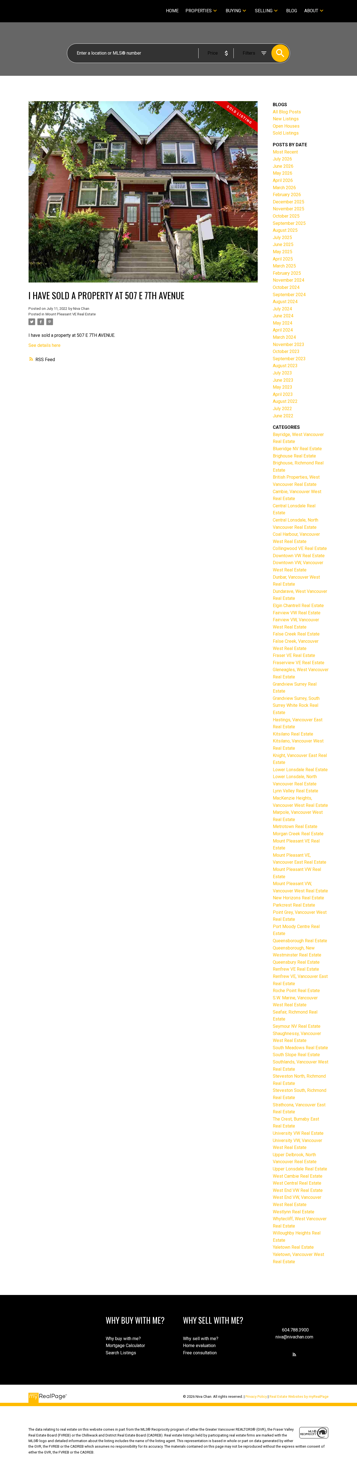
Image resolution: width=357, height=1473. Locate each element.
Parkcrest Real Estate (294, 905)
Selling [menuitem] (263, 10)
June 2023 (283, 380)
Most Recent (285, 152)
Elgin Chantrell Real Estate (298, 605)
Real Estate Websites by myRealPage (299, 1396)
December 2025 (288, 201)
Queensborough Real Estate (300, 940)
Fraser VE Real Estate (294, 655)
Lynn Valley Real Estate (295, 790)
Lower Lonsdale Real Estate (300, 769)
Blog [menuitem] (291, 10)
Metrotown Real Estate (295, 826)
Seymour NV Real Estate (296, 1026)
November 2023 (288, 344)
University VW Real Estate (298, 1133)
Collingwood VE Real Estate (300, 548)
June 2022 (283, 415)
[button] (294, 1354)
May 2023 (282, 387)
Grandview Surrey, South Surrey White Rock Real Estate (296, 705)
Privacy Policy (256, 1396)
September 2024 (289, 294)
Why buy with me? (123, 1338)
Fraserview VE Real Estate (298, 662)
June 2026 (283, 166)
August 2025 (285, 230)
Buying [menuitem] (233, 10)
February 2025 (287, 273)
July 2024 (282, 308)
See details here (44, 345)
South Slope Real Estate (296, 1054)
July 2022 (282, 408)
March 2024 (284, 337)
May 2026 (282, 173)
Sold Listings (286, 133)
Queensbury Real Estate (296, 962)
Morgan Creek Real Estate (298, 833)
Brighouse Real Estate (294, 456)
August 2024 (285, 301)
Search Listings (121, 1352)
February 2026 (287, 194)
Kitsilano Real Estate (293, 734)
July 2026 (282, 159)
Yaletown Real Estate (293, 1247)
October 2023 (286, 351)
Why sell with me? (200, 1338)
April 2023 (283, 394)
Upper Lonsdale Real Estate (300, 1169)
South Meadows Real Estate (300, 1047)
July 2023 (282, 373)
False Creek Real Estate (296, 634)
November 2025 (288, 208)
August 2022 (285, 401)
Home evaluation (199, 1345)
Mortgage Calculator (125, 1345)
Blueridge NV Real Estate (297, 448)
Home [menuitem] (172, 10)
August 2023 (285, 365)
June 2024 (283, 315)
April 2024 (283, 330)
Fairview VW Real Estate (296, 612)
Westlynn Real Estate (293, 1211)
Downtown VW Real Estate (299, 555)
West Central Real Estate (297, 1183)
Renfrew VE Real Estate (296, 969)
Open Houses (286, 126)
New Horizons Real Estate (298, 897)
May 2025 (282, 251)
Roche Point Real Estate (296, 990)
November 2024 (288, 280)
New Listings (286, 118)
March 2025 (284, 266)
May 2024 (282, 323)
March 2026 (284, 187)
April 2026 (283, 180)
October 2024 (286, 287)
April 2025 (283, 259)
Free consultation (200, 1352)
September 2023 (289, 358)
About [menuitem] (311, 10)
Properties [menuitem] (198, 10)
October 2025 (286, 216)
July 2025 (282, 237)
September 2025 (289, 223)
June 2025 (283, 244)
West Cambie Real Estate (297, 1176)
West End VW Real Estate (298, 1190)
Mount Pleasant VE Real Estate (70, 314)
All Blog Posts (287, 112)
